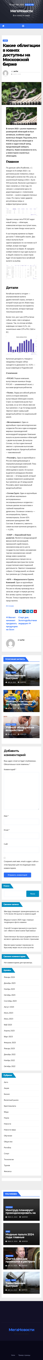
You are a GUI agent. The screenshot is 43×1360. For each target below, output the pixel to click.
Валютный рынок (11, 1100)
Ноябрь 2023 (9, 989)
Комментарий (10, 769)
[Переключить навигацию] (23, 26)
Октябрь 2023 (9, 995)
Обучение (8, 1136)
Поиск (6, 886)
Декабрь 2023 (9, 983)
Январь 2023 (9, 1048)
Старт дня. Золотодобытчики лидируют (27, 620)
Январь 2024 (9, 977)
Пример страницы (24, 1355)
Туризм (7, 1165)
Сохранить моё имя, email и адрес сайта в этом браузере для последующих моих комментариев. (21, 864)
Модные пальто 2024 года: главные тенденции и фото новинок (20, 1238)
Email (6, 830)
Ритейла (7, 1148)
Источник (10, 606)
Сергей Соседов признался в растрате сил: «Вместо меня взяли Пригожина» (20, 1263)
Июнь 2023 (8, 1019)
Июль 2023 (8, 1013)
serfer (15, 71)
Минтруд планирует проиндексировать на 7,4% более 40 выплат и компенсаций (21, 1214)
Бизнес (7, 1094)
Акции (5, 40)
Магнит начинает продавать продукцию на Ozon (12, 623)
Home (13, 1355)
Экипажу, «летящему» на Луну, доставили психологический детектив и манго (21, 705)
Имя (6, 816)
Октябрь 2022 (9, 1066)
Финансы (8, 1171)
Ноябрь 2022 (9, 1060)
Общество (8, 1142)
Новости (7, 1124)
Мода (6, 1112)
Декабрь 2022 (9, 1054)
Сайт (6, 844)
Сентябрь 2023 (10, 1001)
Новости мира (10, 1130)
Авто (6, 1082)
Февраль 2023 (10, 1043)
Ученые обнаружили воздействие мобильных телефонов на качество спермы (21, 731)
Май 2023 (8, 1025)
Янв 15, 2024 (12, 1217)
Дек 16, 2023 (12, 1266)
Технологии (9, 1159)
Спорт (6, 1154)
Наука (14, 672)
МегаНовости (21, 11)
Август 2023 (9, 1007)
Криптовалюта (10, 1106)
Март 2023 (8, 1037)
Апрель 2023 (9, 1031)
